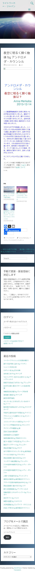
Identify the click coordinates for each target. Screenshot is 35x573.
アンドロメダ (10, 238)
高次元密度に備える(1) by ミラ (14, 485)
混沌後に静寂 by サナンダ (13, 395)
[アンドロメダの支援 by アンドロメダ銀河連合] (9, 189)
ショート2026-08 (10, 367)
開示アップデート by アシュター (15, 445)
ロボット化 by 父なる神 (12, 370)
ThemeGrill (17, 570)
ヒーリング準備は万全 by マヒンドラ (17, 425)
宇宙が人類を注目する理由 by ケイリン (17, 412)
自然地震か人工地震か (11, 435)
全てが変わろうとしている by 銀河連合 (17, 451)
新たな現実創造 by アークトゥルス (16, 489)
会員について (20, 167)
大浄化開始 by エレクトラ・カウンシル (17, 504)
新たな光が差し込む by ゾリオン (15, 364)
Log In (23, 165)
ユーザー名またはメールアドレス (15, 321)
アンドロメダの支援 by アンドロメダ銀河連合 (9, 195)
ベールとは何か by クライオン (14, 454)
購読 (7, 537)
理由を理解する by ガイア (13, 448)
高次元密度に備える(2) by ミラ (15, 458)
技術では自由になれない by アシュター (17, 382)
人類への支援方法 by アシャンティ (16, 476)
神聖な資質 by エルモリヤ (13, 501)
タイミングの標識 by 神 (12, 428)
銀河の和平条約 (9, 398)
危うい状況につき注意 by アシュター (17, 441)
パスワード (7, 327)
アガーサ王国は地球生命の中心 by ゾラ (17, 482)
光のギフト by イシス (11, 498)
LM (22, 65)
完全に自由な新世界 (11, 431)
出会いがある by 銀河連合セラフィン (17, 508)
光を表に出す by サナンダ (13, 373)
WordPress (17, 568)
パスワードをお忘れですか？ (14, 341)
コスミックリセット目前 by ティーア (17, 421)
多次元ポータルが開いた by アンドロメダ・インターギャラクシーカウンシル (9, 214)
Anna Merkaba (24, 238)
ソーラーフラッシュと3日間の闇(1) (16, 360)
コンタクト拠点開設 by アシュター (16, 461)
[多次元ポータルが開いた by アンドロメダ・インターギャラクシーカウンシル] (9, 207)
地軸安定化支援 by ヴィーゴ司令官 (16, 391)
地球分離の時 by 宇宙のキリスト (15, 438)
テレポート (20, 240)
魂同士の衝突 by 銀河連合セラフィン (17, 479)
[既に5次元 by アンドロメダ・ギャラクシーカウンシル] (22, 189)
